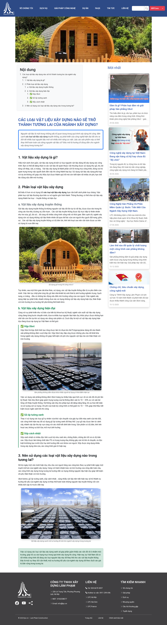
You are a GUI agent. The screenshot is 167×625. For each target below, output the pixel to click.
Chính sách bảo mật (116, 618)
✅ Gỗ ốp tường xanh (38, 98)
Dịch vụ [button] (43, 8)
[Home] (8, 8)
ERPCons (155, 8)
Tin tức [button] (111, 8)
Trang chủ (88, 618)
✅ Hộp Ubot (35, 94)
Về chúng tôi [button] (26, 8)
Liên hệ (125, 8)
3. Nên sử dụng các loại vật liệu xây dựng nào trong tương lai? (49, 106)
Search (148, 7)
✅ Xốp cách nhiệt (37, 102)
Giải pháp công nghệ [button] (64, 8)
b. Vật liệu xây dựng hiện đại (38, 91)
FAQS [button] (97, 8)
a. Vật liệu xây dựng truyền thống (40, 87)
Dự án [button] (85, 8)
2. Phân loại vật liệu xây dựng (36, 84)
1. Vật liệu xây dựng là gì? (35, 80)
